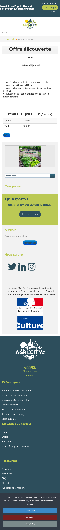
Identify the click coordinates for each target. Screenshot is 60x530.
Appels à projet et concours (15, 446)
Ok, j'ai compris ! (30, 510)
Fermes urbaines (10, 404)
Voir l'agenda (30, 242)
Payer (6, 135)
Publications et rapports (13, 487)
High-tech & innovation (13, 409)
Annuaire (6, 469)
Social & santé (9, 418)
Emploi (5, 436)
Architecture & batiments (14, 395)
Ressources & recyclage (13, 414)
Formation (7, 441)
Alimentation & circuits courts (16, 390)
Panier (53, 11)
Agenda (5, 432)
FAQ (4, 478)
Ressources (9, 461)
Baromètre (7, 473)
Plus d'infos (30, 524)
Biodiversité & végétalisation (16, 400)
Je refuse (30, 517)
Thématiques (11, 382)
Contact (30, 375)
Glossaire (6, 483)
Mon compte (50, 7)
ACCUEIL (30, 367)
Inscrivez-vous (30, 214)
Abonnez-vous (49, 3)
